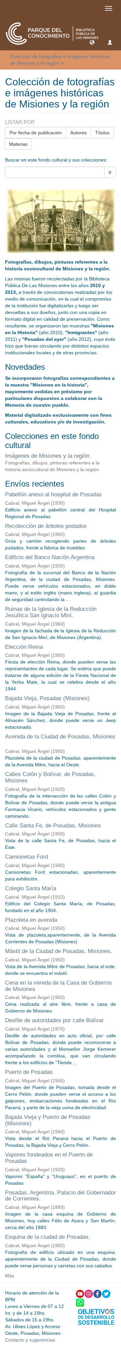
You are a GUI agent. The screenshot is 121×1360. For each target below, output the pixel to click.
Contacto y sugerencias (30, 1340)
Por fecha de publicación (35, 132)
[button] (92, 42)
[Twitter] (106, 1293)
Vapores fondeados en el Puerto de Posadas (49, 1157)
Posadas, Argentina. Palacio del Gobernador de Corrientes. (60, 1195)
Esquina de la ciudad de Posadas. (47, 1237)
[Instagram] (88, 1293)
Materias (18, 144)
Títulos (102, 132)
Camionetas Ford (26, 857)
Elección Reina (24, 647)
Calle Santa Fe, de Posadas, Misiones (53, 825)
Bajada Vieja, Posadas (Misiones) (47, 698)
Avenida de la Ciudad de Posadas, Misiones (60, 736)
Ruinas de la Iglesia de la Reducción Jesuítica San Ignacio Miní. (50, 612)
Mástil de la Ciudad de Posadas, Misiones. (58, 951)
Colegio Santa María (30, 888)
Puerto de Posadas (29, 1072)
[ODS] (96, 1316)
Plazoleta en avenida (31, 920)
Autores (78, 132)
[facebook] (97, 1293)
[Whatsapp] (80, 1302)
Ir (110, 172)
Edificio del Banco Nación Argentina (49, 557)
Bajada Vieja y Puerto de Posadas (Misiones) (47, 1120)
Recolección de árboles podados (46, 526)
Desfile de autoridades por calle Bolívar (54, 1020)
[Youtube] (80, 1293)
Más (9, 1275)
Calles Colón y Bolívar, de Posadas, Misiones (50, 777)
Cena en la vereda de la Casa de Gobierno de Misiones (58, 986)
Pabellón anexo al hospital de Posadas (53, 494)
